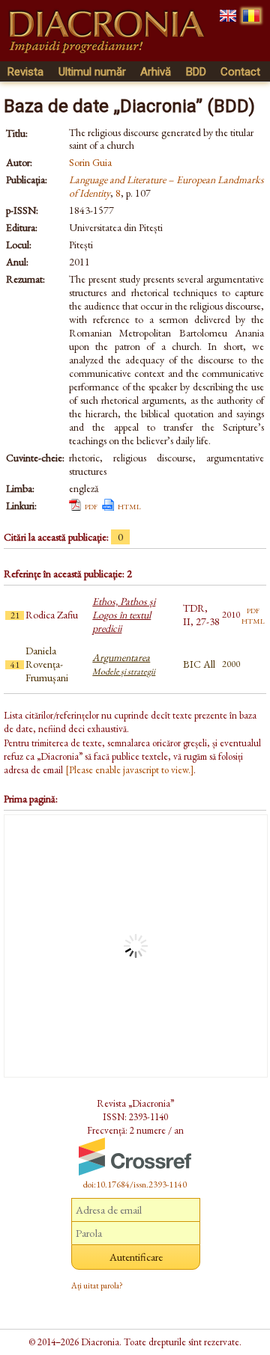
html (129, 505)
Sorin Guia (90, 162)
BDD (196, 72)
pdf (91, 505)
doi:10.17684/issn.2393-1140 (135, 1184)
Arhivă (155, 72)
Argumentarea (123, 664)
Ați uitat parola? (97, 1285)
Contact (240, 72)
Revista (26, 72)
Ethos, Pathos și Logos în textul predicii (123, 614)
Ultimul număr (92, 72)
